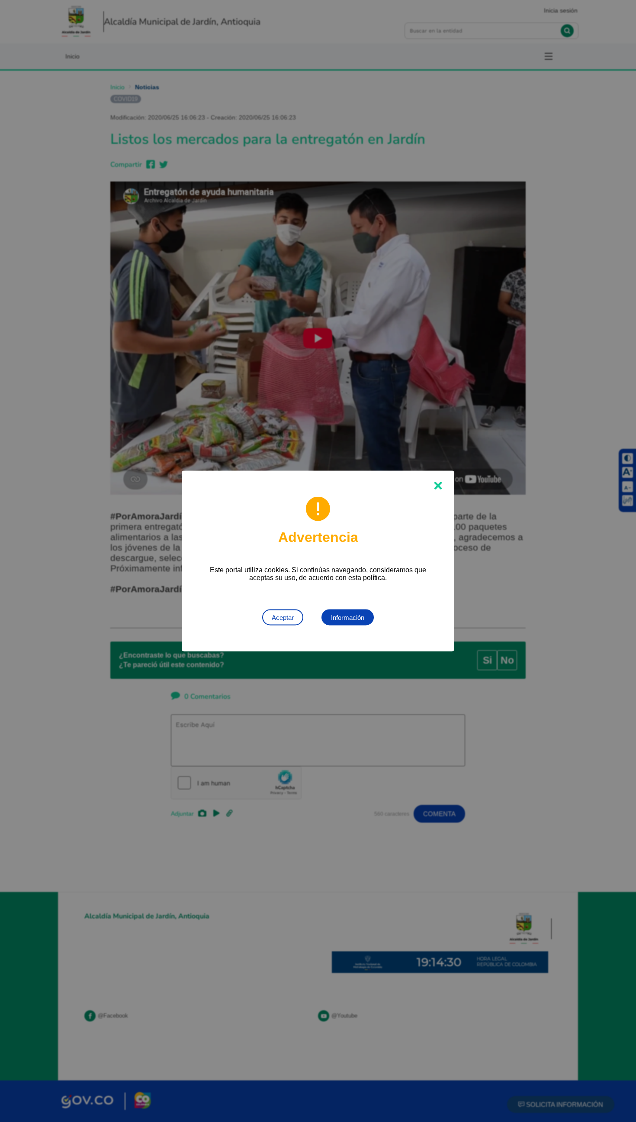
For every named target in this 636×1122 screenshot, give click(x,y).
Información (347, 617)
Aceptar (283, 617)
